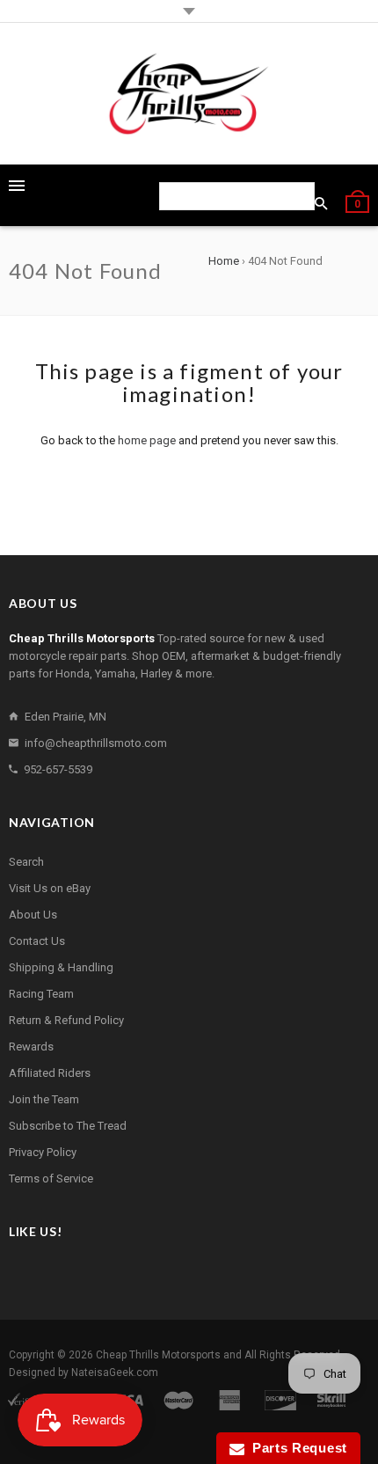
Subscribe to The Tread (68, 1125)
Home (223, 260)
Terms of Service (51, 1178)
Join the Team (44, 1099)
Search (26, 861)
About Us (33, 914)
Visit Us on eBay (50, 888)
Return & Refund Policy (66, 1020)
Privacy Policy (42, 1152)
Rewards (31, 1046)
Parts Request (296, 1447)
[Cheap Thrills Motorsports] (189, 93)
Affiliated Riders (50, 1073)
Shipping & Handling (61, 967)
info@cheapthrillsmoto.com (96, 743)
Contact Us (37, 941)
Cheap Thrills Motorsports (158, 1355)
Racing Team (41, 993)
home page (147, 440)
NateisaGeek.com (114, 1372)
